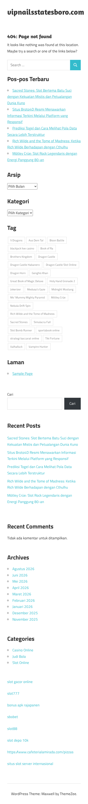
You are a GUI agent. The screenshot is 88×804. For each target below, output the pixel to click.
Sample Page (22, 373)
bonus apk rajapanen (23, 705)
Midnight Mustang (62, 289)
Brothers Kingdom (21, 256)
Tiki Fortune (52, 338)
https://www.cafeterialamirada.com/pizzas (40, 752)
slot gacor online (20, 682)
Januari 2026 (22, 606)
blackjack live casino (22, 248)
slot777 (13, 693)
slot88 (12, 728)
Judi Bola (19, 656)
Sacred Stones (19, 322)
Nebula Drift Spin (20, 306)
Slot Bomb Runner (21, 330)
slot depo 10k (17, 740)
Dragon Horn (18, 273)
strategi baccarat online (24, 338)
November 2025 (25, 619)
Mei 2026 (20, 581)
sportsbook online (49, 330)
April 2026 (20, 587)
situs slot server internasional (30, 763)
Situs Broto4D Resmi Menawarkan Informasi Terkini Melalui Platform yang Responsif (37, 116)
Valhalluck (16, 346)
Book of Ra (46, 248)
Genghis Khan (40, 273)
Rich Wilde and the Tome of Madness (32, 314)
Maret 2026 (21, 594)
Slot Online (20, 662)
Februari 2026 (23, 600)
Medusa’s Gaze (36, 289)
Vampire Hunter (38, 346)
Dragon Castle (46, 256)
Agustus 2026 (23, 569)
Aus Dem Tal (36, 240)
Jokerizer (15, 289)
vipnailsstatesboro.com (45, 12)
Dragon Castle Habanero (25, 265)
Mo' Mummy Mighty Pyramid (27, 297)
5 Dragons (16, 240)
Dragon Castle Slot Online (61, 265)
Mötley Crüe (58, 297)
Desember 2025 (25, 613)
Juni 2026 (20, 575)
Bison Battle (57, 240)
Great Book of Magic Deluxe (26, 281)
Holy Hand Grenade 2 (62, 281)
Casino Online (22, 650)
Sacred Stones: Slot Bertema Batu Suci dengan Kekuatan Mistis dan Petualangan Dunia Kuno (39, 97)
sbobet (12, 717)
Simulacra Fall (42, 322)
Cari (10, 394)
